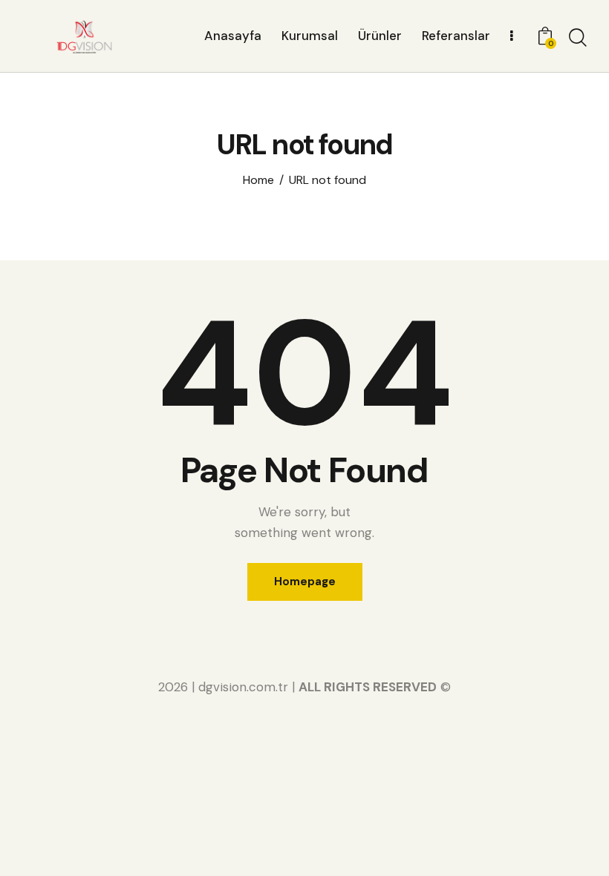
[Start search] (577, 38)
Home (258, 180)
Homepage (305, 581)
